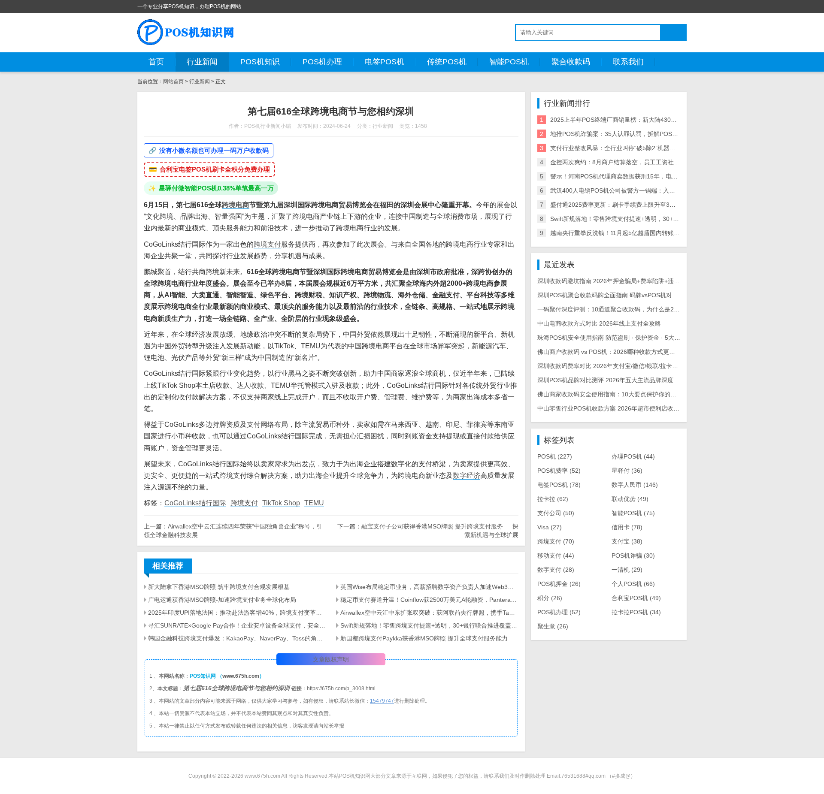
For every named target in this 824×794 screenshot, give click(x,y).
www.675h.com (240, 676)
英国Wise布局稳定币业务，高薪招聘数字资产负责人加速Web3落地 (429, 586)
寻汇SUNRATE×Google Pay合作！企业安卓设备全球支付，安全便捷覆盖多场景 (237, 625)
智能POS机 (509, 61)
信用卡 (627, 527)
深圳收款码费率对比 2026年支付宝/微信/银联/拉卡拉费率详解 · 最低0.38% (637, 365)
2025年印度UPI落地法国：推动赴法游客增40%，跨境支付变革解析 (237, 612)
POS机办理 (322, 61)
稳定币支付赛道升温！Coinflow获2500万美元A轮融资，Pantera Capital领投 (429, 599)
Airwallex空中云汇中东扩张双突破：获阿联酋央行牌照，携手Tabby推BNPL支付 (429, 612)
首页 (156, 61)
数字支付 (555, 569)
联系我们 (628, 61)
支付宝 (627, 541)
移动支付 (555, 555)
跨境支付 (267, 244)
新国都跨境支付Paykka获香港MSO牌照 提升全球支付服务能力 (424, 638)
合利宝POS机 (636, 598)
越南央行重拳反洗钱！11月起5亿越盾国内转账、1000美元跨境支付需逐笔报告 (655, 232)
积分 (549, 598)
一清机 (627, 569)
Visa (549, 527)
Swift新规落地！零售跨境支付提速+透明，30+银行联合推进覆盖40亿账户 (429, 625)
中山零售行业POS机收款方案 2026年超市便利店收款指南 (614, 408)
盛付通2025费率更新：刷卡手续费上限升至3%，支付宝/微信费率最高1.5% (650, 204)
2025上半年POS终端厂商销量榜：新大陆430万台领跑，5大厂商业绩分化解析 (654, 119)
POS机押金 (559, 583)
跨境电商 (235, 204)
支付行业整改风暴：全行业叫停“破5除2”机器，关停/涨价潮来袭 (634, 148)
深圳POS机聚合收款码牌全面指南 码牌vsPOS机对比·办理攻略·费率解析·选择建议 (647, 295)
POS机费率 (559, 470)
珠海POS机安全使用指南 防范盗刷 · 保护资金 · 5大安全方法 (617, 337)
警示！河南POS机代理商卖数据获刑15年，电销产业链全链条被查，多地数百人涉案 (662, 176)
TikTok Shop (281, 503)
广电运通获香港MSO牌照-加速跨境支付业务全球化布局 (222, 599)
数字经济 (466, 475)
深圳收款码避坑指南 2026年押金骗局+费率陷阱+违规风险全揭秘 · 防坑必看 (638, 281)
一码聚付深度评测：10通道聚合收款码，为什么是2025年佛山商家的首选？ (637, 309)
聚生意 (552, 626)
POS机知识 (260, 61)
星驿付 (627, 470)
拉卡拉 (552, 498)
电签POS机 (384, 61)
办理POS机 (633, 456)
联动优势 (630, 498)
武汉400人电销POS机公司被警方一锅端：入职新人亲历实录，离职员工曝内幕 (654, 190)
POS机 (554, 456)
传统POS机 (447, 61)
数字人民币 (635, 484)
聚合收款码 (570, 61)
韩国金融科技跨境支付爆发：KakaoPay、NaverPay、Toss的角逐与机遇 (237, 638)
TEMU (314, 503)
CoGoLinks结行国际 (195, 503)
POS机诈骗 (633, 555)
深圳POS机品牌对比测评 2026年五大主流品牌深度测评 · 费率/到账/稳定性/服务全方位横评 (658, 380)
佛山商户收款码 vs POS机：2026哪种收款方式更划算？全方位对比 (627, 351)
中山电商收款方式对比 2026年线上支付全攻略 (599, 323)
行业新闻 (202, 61)
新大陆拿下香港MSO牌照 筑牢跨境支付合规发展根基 (219, 586)
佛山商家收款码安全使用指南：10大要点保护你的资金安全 (615, 394)
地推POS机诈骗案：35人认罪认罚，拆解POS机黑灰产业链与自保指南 (644, 133)
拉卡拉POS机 (636, 612)
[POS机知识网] (186, 32)
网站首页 (173, 81)
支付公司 (555, 513)
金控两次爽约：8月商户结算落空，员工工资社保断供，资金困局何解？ (645, 162)
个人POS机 (633, 583)
